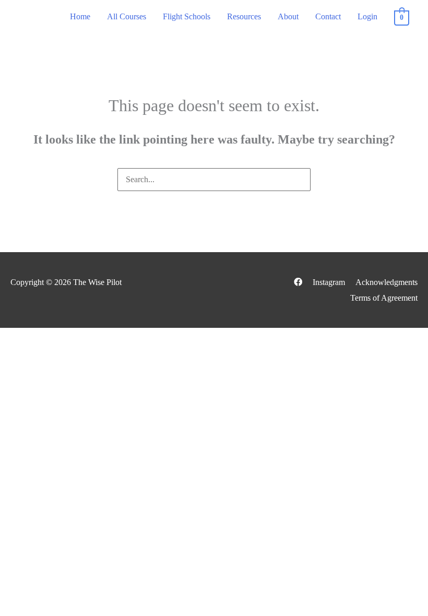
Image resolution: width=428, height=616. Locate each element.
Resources (244, 16)
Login (367, 16)
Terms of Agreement (384, 297)
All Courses (126, 16)
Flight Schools (186, 16)
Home (80, 16)
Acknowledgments (386, 282)
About (288, 16)
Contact (328, 16)
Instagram (329, 282)
